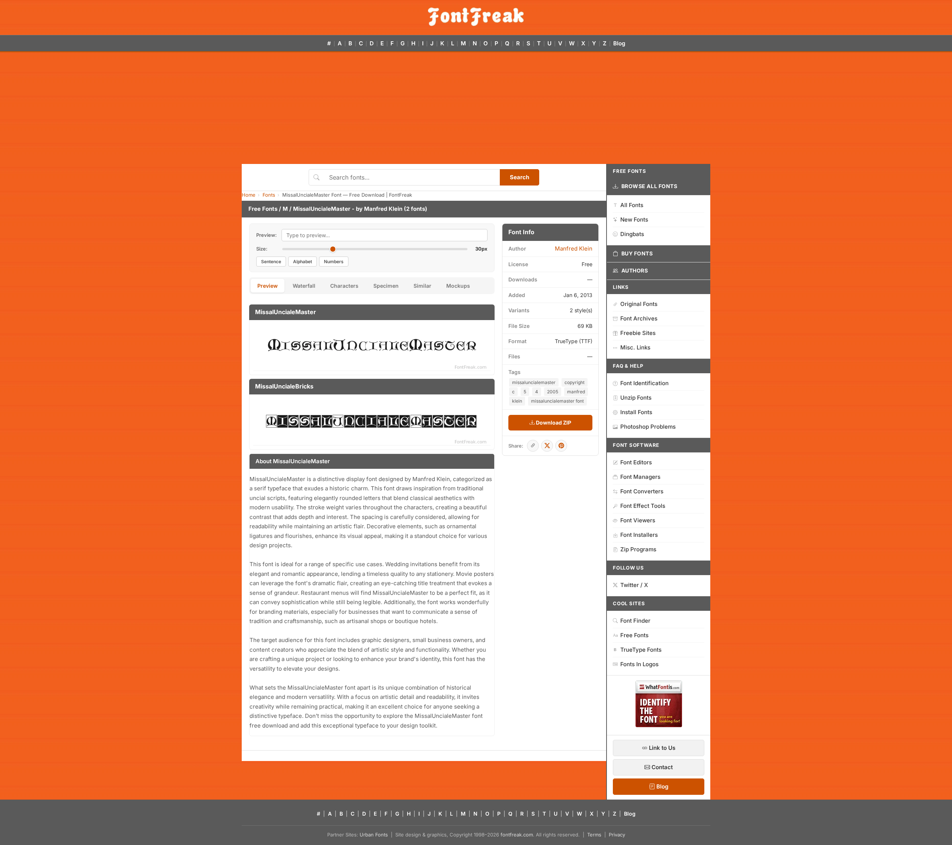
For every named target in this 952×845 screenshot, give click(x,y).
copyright (575, 382)
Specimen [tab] (386, 286)
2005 (552, 391)
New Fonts (634, 219)
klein (517, 401)
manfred (576, 391)
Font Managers (640, 476)
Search (519, 177)
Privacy (617, 835)
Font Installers (639, 534)
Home (248, 195)
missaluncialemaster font (557, 401)
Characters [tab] (344, 286)
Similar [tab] (422, 286)
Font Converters (641, 491)
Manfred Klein (383, 208)
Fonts (269, 195)
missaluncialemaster (534, 382)
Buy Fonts (637, 253)
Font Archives (638, 318)
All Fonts (631, 205)
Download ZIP (553, 422)
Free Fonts (262, 208)
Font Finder (635, 620)
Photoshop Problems (648, 426)
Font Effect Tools (642, 505)
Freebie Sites (638, 332)
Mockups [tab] (458, 286)
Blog (619, 43)
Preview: (266, 235)
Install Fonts (636, 412)
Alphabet (302, 261)
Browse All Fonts (649, 186)
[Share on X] (547, 446)
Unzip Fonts (636, 397)
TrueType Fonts (641, 649)
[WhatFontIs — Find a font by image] (659, 725)
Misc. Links (635, 347)
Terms (594, 835)
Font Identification (644, 383)
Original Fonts (638, 303)
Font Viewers (637, 520)
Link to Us (661, 747)
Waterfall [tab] (304, 286)
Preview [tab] (267, 286)
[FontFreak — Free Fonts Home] (476, 16)
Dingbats (632, 234)
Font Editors (636, 462)
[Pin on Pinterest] (561, 446)
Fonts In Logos (639, 664)
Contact (661, 767)
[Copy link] (533, 446)
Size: (261, 249)
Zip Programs (638, 549)
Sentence (271, 261)
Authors (634, 270)
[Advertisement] (476, 108)
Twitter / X (634, 584)
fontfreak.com (517, 835)
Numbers (334, 261)
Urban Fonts (374, 835)
